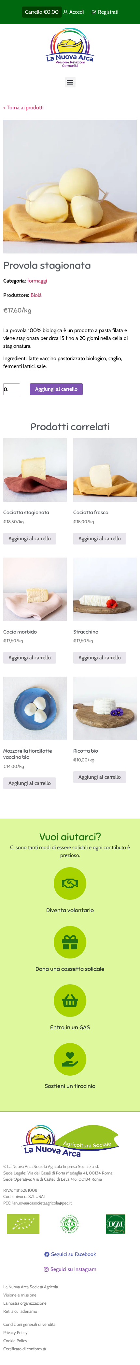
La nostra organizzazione (25, 1303)
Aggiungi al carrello (56, 389)
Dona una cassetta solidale (70, 969)
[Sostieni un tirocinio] (70, 1059)
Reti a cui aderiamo (20, 1311)
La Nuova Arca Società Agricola (30, 1286)
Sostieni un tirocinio (70, 1086)
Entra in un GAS (70, 1027)
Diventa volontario (70, 910)
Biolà (36, 295)
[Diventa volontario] (70, 883)
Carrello (42, 12)
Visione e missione (19, 1294)
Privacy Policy (15, 1332)
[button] (70, 82)
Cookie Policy (15, 1340)
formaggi (37, 281)
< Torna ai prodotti (23, 107)
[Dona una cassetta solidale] (70, 942)
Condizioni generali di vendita (29, 1324)
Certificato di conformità (24, 1348)
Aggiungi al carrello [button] (29, 538)
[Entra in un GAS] (70, 1000)
